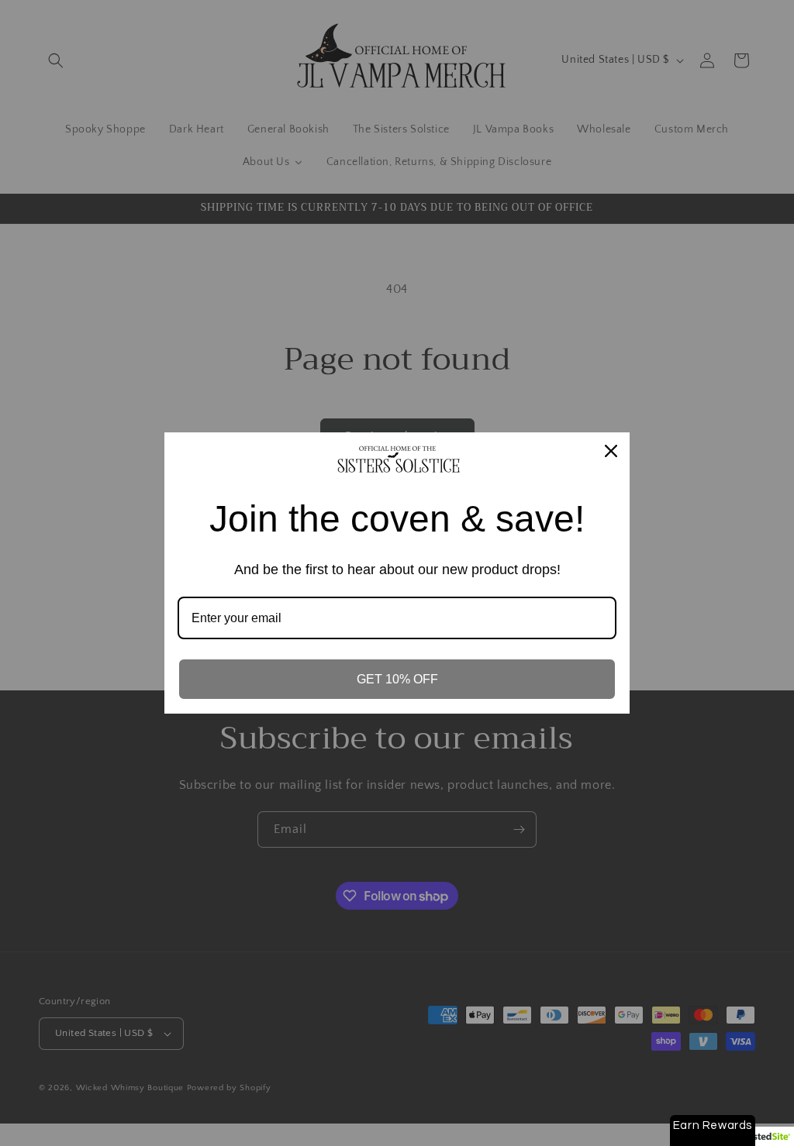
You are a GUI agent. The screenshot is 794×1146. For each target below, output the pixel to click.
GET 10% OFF (397, 679)
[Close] (611, 451)
